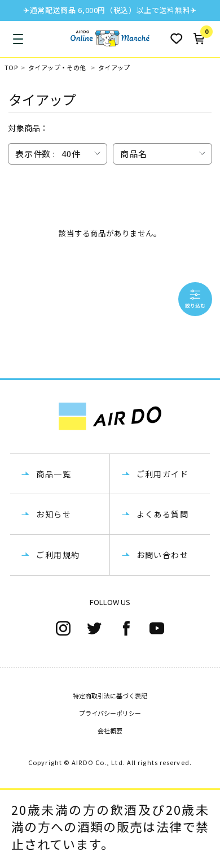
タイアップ (114, 67)
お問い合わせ (162, 554)
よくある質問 (162, 514)
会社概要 (110, 730)
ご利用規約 (58, 554)
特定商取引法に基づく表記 (110, 695)
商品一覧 (53, 473)
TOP (11, 67)
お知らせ (53, 514)
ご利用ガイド (162, 473)
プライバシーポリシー (110, 713)
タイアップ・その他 (57, 67)
